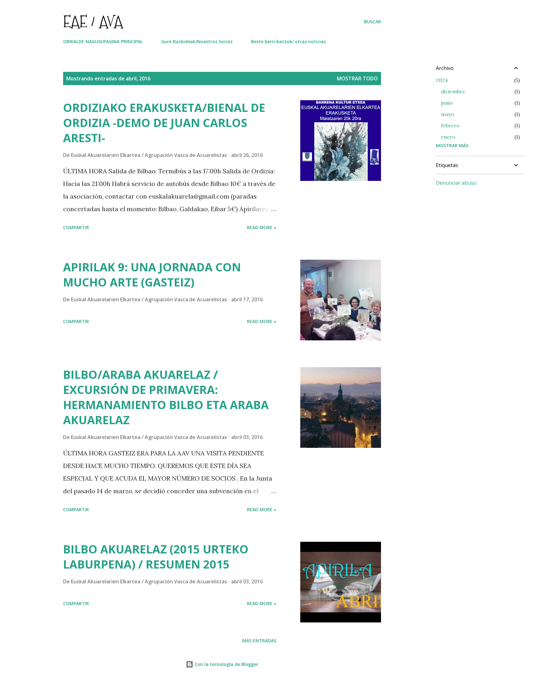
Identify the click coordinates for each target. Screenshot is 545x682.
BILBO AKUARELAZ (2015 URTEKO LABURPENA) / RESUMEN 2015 (156, 556)
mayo (447, 114)
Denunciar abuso (456, 182)
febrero (450, 125)
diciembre (453, 91)
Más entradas (259, 641)
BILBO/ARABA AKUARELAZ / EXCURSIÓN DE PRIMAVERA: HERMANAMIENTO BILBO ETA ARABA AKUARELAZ (166, 397)
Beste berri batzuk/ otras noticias (288, 41)
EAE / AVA (93, 21)
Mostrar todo (357, 78)
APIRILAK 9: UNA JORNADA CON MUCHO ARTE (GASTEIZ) (152, 274)
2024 (442, 80)
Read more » (261, 227)
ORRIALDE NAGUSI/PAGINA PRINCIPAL (103, 41)
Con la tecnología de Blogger (225, 664)
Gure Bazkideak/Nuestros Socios (196, 41)
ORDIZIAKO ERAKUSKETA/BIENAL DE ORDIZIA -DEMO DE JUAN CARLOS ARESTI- (164, 123)
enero (448, 137)
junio (447, 103)
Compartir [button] (76, 227)
